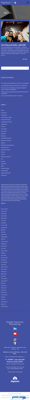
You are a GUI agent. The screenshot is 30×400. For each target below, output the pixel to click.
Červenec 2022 (4, 267)
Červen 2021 (4, 285)
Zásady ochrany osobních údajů (15, 372)
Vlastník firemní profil (5, 173)
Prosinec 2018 (4, 301)
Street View (3, 163)
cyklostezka (24, 184)
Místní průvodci (18, 192)
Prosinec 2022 (4, 262)
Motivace (3, 142)
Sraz (2, 159)
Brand (2, 110)
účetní (2, 166)
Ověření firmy (4, 195)
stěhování (3, 199)
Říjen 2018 (3, 304)
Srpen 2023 (3, 255)
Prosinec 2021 (4, 278)
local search (3, 131)
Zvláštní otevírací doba (9, 200)
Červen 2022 (4, 269)
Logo (17, 191)
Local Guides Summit (5, 191)
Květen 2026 (3, 213)
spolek (6, 197)
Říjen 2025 (3, 230)
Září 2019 (3, 297)
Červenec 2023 (4, 257)
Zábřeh (15, 200)
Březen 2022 (4, 274)
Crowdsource (4, 115)
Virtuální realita (4, 170)
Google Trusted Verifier (9, 189)
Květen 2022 (3, 271)
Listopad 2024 (4, 236)
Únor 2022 (3, 276)
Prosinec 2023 (4, 250)
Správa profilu (11, 197)
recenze (26, 195)
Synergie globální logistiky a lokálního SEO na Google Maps (14, 85)
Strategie (3, 161)
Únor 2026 (3, 220)
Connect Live (4, 112)
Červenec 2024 (4, 241)
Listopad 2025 (4, 227)
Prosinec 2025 (4, 225)
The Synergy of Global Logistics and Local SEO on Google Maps (15, 83)
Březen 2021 (4, 287)
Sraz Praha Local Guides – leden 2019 (13, 45)
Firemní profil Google (5, 119)
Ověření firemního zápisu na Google (20, 194)
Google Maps (4, 124)
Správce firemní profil (6, 156)
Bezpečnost (3, 184)
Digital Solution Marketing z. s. (18, 356)
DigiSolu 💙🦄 (9, 2)
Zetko (2, 200)
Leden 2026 (3, 222)
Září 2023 (3, 253)
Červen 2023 (4, 260)
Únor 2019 (3, 299)
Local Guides (4, 129)
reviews (3, 154)
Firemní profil (15, 186)
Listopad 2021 (4, 281)
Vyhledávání (23, 199)
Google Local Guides (20, 187)
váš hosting (17, 352)
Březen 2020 (4, 292)
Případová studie (5, 147)
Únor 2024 (3, 248)
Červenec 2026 (4, 209)
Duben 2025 (3, 234)
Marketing (3, 133)
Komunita (3, 126)
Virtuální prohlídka (5, 168)
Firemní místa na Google (6, 117)
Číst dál (25, 59)
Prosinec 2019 (4, 294)
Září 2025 (3, 232)
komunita (16, 189)
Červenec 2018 (4, 306)
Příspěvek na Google (5, 149)
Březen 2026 (4, 218)
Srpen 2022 (3, 264)
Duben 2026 (3, 216)
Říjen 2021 (3, 283)
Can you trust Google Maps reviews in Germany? (12, 95)
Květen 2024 (3, 243)
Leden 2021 (3, 290)
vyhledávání (4, 175)
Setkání (2, 197)
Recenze (3, 152)
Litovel (20, 189)
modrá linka (26, 191)
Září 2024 (3, 239)
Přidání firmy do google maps (7, 145)
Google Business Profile (6, 122)
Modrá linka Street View (6, 138)
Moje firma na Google (6, 140)
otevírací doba (8, 194)
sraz (15, 197)
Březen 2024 (4, 246)
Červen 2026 (4, 211)
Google (2, 187)
